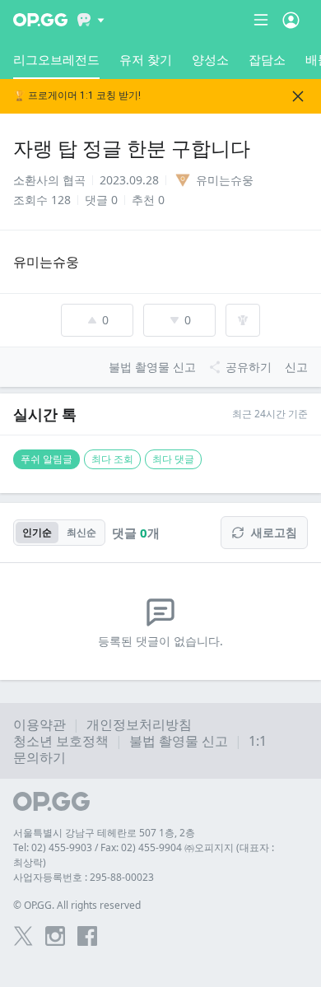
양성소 (210, 59)
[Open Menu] (291, 19)
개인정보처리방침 (139, 724)
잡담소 (267, 59)
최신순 (81, 532)
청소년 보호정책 (61, 741)
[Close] (298, 96)
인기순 (37, 532)
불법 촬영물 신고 (178, 741)
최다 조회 (112, 459)
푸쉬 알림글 (46, 459)
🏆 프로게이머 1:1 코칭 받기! (77, 96)
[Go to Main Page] (40, 19)
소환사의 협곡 (49, 180)
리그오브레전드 (56, 59)
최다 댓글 (173, 459)
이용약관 (39, 724)
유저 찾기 (145, 59)
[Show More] (91, 19)
